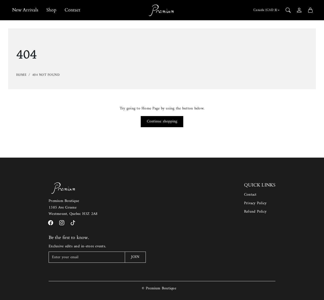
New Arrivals (25, 10)
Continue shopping (162, 121)
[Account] (299, 10)
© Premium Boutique (159, 288)
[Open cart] (310, 10)
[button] (50, 222)
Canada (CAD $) (265, 10)
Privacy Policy (255, 203)
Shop (51, 10)
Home (21, 75)
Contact (72, 10)
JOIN (135, 257)
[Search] (288, 10)
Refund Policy (255, 211)
